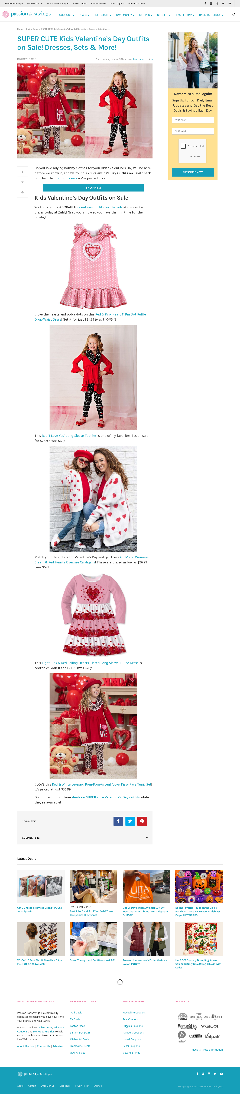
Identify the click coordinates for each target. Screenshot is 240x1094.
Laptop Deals (77, 1026)
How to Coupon (80, 3)
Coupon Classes (98, 3)
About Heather (25, 1046)
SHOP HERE (93, 188)
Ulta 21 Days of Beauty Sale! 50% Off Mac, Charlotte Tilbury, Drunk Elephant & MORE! (145, 911)
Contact (32, 1085)
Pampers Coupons (133, 1032)
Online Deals (32, 29)
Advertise (58, 1046)
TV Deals (75, 1019)
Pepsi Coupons (131, 1046)
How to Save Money (80, 907)
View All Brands (131, 1052)
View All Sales (77, 1052)
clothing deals (66, 178)
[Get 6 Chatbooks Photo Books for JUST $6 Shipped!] (41, 886)
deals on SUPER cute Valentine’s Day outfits (106, 797)
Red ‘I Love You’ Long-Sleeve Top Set (69, 435)
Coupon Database (136, 3)
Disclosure (65, 1085)
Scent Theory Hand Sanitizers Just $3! (92, 960)
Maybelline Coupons (134, 1012)
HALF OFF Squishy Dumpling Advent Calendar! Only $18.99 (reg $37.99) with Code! (198, 964)
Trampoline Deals (80, 1046)
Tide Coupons (130, 1019)
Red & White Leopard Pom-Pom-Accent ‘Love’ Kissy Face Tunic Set (101, 784)
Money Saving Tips (43, 1031)
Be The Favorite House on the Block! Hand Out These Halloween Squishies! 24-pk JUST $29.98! (197, 911)
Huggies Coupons (133, 1026)
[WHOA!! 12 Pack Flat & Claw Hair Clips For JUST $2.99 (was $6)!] (41, 939)
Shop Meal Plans (35, 3)
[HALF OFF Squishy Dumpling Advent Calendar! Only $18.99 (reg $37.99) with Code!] (199, 939)
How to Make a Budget (58, 3)
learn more (138, 59)
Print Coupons (117, 3)
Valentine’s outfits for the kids (99, 207)
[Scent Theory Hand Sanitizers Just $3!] (93, 939)
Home (20, 29)
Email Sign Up (48, 1085)
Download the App (14, 3)
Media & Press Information (207, 1049)
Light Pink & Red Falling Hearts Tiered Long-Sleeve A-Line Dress (90, 663)
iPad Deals (76, 1012)
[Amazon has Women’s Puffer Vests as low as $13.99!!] (146, 939)
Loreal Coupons (132, 1039)
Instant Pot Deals (80, 1032)
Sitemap (98, 1085)
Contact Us (43, 1046)
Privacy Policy (82, 1085)
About (20, 1085)
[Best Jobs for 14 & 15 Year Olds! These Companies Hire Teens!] (93, 886)
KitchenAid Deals (79, 1039)
